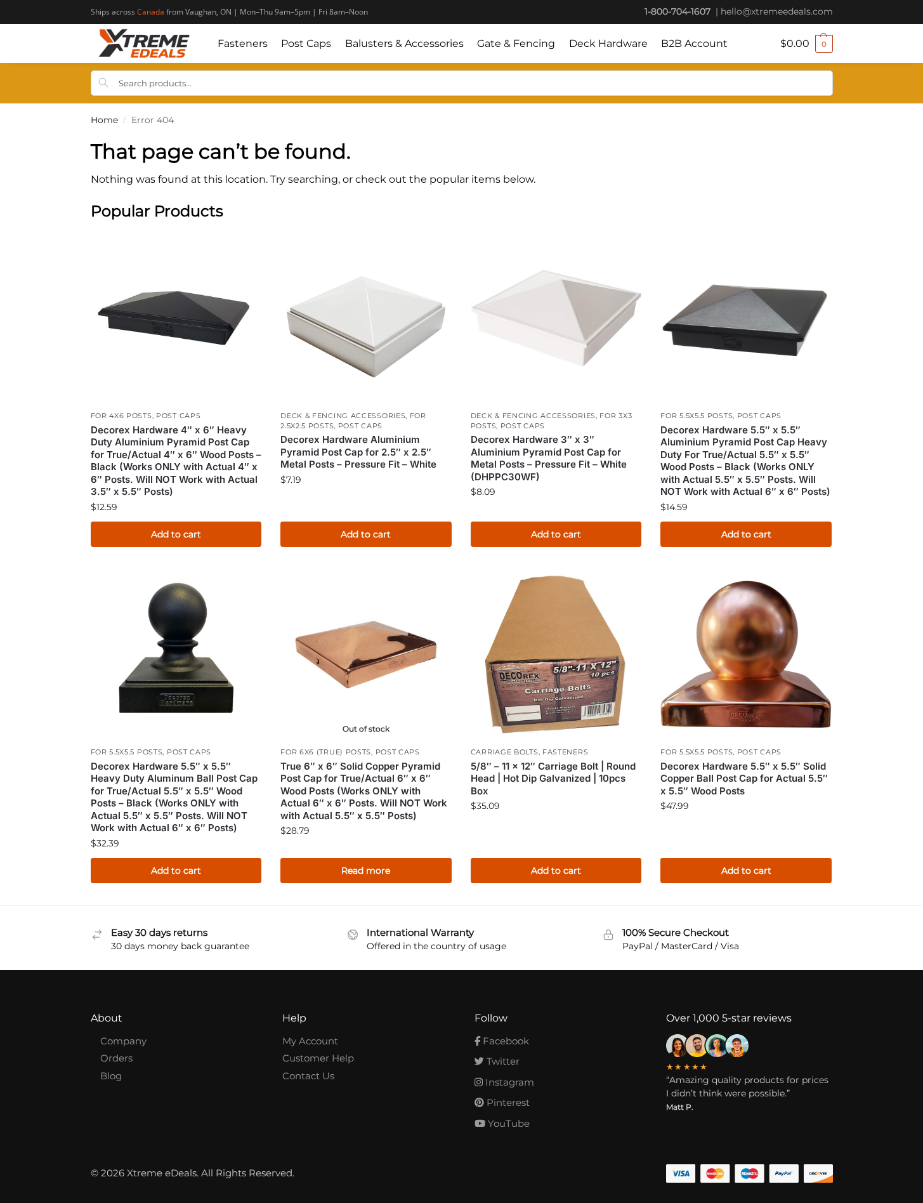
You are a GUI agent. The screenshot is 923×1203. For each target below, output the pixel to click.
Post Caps (178, 415)
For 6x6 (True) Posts (325, 751)
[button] (806, 44)
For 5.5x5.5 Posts (696, 415)
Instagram (508, 1082)
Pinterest (507, 1102)
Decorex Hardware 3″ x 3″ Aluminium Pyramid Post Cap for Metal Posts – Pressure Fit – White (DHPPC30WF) (549, 458)
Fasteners (565, 751)
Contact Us (308, 1076)
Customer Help (318, 1058)
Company (123, 1041)
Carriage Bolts (505, 751)
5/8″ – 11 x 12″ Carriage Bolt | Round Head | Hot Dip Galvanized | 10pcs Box (553, 778)
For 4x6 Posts (121, 415)
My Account (310, 1041)
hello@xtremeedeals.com (777, 11)
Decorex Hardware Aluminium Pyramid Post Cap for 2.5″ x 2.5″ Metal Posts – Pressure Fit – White (358, 451)
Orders (116, 1058)
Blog (111, 1076)
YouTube (507, 1123)
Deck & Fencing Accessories (342, 415)
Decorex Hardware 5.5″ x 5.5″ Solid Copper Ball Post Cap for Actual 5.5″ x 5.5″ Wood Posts (744, 778)
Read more (365, 870)
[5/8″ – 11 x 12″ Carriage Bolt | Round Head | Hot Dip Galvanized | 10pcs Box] (556, 654)
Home (104, 120)
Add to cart (176, 534)
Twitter (502, 1061)
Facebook (504, 1041)
